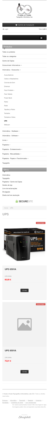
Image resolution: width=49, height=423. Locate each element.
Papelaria (5, 145)
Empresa (5, 400)
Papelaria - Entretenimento (11, 149)
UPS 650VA (10, 269)
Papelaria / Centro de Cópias (12, 182)
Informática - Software (10, 136)
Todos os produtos (8, 52)
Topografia (6, 163)
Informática (6, 175)
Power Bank (8, 98)
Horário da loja (7, 185)
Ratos (6, 102)
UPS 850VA (10, 350)
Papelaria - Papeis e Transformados (14, 158)
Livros (4, 140)
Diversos (7, 86)
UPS (5, 121)
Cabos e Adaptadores (11, 79)
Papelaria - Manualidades (11, 154)
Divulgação (6, 192)
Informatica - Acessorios (11, 70)
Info (25, 290)
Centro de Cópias (8, 61)
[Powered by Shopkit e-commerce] (24, 417)
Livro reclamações (30, 402)
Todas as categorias (9, 56)
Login (6, 29)
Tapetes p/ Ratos (9, 109)
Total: (43, 29)
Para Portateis (9, 90)
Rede (6, 106)
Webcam (7, 125)
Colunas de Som (9, 82)
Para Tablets (8, 94)
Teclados (7, 113)
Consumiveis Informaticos (11, 65)
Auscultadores (8, 75)
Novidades (5, 402)
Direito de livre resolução (10, 195)
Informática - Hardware (10, 131)
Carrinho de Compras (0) (25, 25)
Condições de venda (17, 402)
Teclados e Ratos (9, 117)
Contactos (39, 400)
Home (6, 208)
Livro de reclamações (9, 188)
